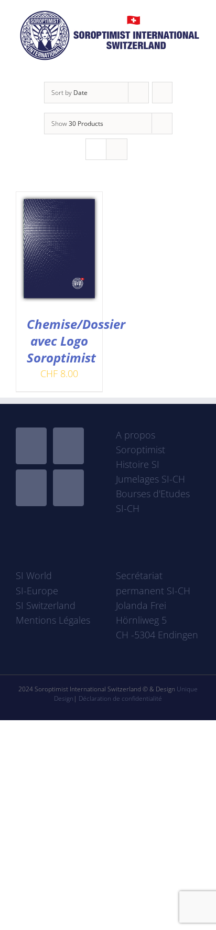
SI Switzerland (45, 605)
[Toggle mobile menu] (196, 65)
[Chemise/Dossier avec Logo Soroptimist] (59, 199)
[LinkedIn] (68, 487)
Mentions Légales (53, 620)
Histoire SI (137, 464)
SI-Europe (37, 590)
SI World (34, 575)
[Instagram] (31, 487)
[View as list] (116, 149)
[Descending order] (162, 92)
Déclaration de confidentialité (120, 698)
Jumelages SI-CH (150, 479)
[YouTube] (68, 445)
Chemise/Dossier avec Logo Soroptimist (76, 340)
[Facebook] (31, 445)
